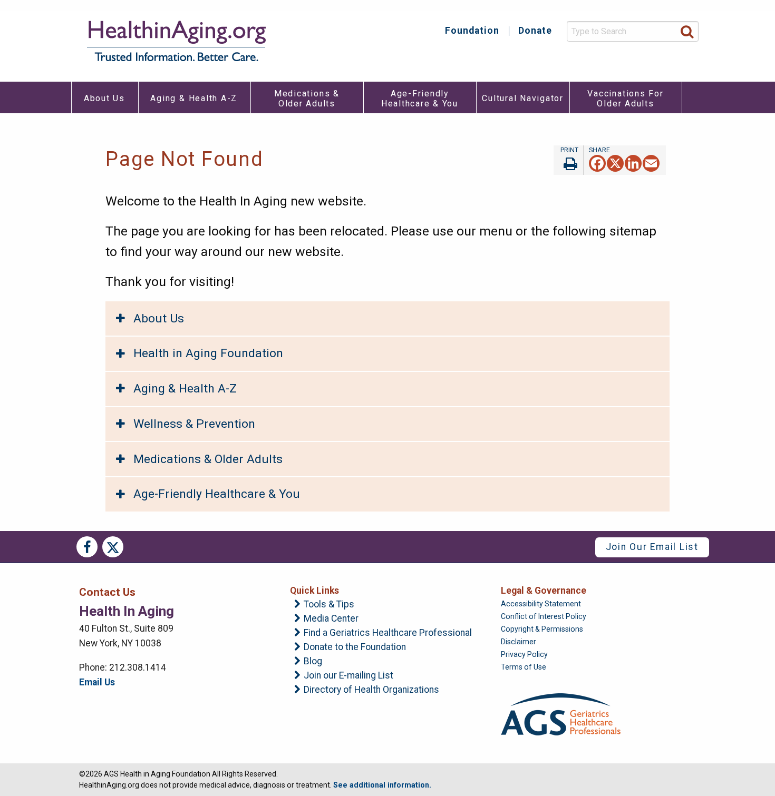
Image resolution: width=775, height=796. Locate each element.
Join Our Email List (652, 547)
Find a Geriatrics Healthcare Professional (388, 633)
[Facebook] (597, 162)
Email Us (97, 682)
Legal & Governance (543, 590)
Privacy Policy (524, 654)
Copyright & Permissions (542, 629)
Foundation (472, 31)
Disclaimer (518, 641)
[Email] (651, 162)
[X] (615, 162)
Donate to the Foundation (355, 647)
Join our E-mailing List (348, 676)
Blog (313, 661)
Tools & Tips (329, 605)
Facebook (87, 546)
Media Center (331, 619)
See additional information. (382, 785)
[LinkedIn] (633, 162)
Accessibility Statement (541, 603)
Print (568, 160)
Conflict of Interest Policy (543, 616)
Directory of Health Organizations (371, 690)
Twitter (112, 546)
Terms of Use (523, 667)
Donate (535, 31)
